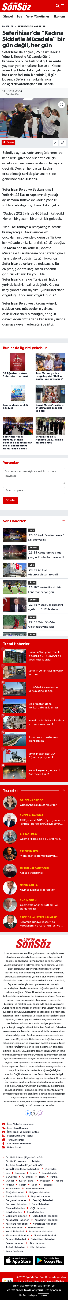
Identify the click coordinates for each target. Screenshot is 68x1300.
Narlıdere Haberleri (45, 1235)
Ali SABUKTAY (28, 834)
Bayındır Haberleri (16, 1196)
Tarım (42, 1177)
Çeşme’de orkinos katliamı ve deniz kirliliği (39, 907)
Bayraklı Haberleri (41, 1196)
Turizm (54, 1177)
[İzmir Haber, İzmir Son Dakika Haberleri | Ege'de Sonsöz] (17, 6)
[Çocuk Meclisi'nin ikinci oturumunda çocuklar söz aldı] (50, 394)
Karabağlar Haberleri (17, 1220)
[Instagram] (40, 1113)
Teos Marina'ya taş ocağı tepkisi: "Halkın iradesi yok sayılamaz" (49, 376)
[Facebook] (28, 1113)
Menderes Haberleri (40, 1231)
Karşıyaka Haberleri (17, 1223)
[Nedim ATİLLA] (10, 887)
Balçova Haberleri (39, 1192)
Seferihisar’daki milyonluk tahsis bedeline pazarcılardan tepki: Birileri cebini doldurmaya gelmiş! (17, 443)
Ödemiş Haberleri (16, 1239)
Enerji (34, 1173)
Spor (32, 582)
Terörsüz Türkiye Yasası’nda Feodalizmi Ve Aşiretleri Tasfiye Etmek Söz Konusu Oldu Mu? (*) (40, 924)
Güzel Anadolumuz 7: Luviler (38, 804)
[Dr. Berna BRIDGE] (10, 802)
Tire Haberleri (37, 1243)
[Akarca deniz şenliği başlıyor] (18, 394)
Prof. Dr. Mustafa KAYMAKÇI (38, 917)
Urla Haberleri (38, 1247)
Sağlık (22, 1184)
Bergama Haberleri (16, 1200)
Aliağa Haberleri (15, 1192)
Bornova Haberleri (16, 1204)
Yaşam (59, 1180)
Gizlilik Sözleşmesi (16, 1161)
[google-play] (49, 1261)
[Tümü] (63, 521)
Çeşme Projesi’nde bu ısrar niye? (41, 838)
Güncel (8, 16)
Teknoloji (47, 1184)
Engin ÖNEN (28, 900)
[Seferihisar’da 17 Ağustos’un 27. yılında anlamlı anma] (50, 425)
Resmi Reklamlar (15, 1251)
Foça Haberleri (35, 1212)
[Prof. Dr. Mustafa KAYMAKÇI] (10, 921)
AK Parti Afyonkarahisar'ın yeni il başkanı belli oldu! (43, 573)
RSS (9, 1281)
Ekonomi (60, 16)
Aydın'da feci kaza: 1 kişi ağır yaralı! (46, 537)
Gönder (10, 500)
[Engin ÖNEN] (10, 904)
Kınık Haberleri (36, 1227)
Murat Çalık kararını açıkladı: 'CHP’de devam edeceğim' (45, 607)
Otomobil (27, 1177)
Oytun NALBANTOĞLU (34, 868)
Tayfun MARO (29, 851)
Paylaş (10, 142)
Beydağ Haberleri (43, 1200)
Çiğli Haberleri (38, 1208)
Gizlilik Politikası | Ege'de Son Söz (24, 1157)
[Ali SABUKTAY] (10, 836)
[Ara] (57, 6)
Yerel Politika (13, 1188)
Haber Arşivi (14, 1147)
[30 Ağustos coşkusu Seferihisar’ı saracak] (18, 362)
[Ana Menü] (62, 6)
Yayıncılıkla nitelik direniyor (37, 889)
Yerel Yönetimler (37, 16)
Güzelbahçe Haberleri (45, 1216)
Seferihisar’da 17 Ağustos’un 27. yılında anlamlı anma (49, 440)
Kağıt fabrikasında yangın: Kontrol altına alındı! (46, 555)
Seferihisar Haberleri (32, 26)
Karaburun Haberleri (46, 1220)
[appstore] (18, 1261)
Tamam (43, 1296)
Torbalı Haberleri (15, 1247)
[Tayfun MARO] (10, 853)
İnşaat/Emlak (49, 1173)
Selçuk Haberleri (15, 1243)
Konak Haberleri (15, 1231)
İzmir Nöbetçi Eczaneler (20, 1124)
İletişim (36, 1161)
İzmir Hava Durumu (17, 1128)
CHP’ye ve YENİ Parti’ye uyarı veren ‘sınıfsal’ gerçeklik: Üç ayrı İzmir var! (42, 822)
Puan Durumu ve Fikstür (20, 1135)
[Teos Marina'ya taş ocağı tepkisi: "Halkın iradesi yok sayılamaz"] (50, 362)
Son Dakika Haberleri (19, 1143)
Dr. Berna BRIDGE (31, 800)
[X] (34, 1113)
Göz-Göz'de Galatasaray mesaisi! (41, 624)
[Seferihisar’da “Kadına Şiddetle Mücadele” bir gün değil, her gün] (34, 118)
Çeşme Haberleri (15, 1208)
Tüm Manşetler (15, 1139)
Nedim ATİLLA (29, 885)
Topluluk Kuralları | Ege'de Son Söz (25, 1165)
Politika (10, 1184)
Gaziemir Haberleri (16, 1216)
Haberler (7, 26)
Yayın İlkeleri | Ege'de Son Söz (23, 1169)
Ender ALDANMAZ (31, 815)
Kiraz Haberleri (14, 1227)
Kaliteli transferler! (32, 872)
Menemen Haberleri (17, 1235)
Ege (19, 16)
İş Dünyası (11, 1177)
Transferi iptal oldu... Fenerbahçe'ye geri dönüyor (46, 590)
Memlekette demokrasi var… (39, 855)
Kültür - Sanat (27, 1180)
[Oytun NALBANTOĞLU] (10, 870)
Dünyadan (50, 1169)
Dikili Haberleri (14, 1212)
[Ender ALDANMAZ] (10, 819)
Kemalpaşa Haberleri (44, 1223)
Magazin (45, 1180)
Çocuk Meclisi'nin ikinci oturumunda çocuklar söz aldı (49, 408)
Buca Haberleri (40, 1204)
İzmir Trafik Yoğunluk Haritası (23, 1132)
